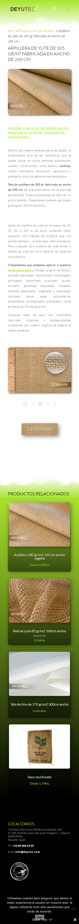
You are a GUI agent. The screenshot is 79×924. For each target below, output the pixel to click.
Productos (26, 31)
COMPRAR (39, 429)
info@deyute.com (27, 852)
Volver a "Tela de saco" (52, 451)
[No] (73, 908)
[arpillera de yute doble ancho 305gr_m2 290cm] (39, 114)
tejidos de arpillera (21, 270)
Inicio (11, 31)
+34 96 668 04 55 (23, 846)
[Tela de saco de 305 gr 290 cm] (39, 392)
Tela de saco (46, 31)
